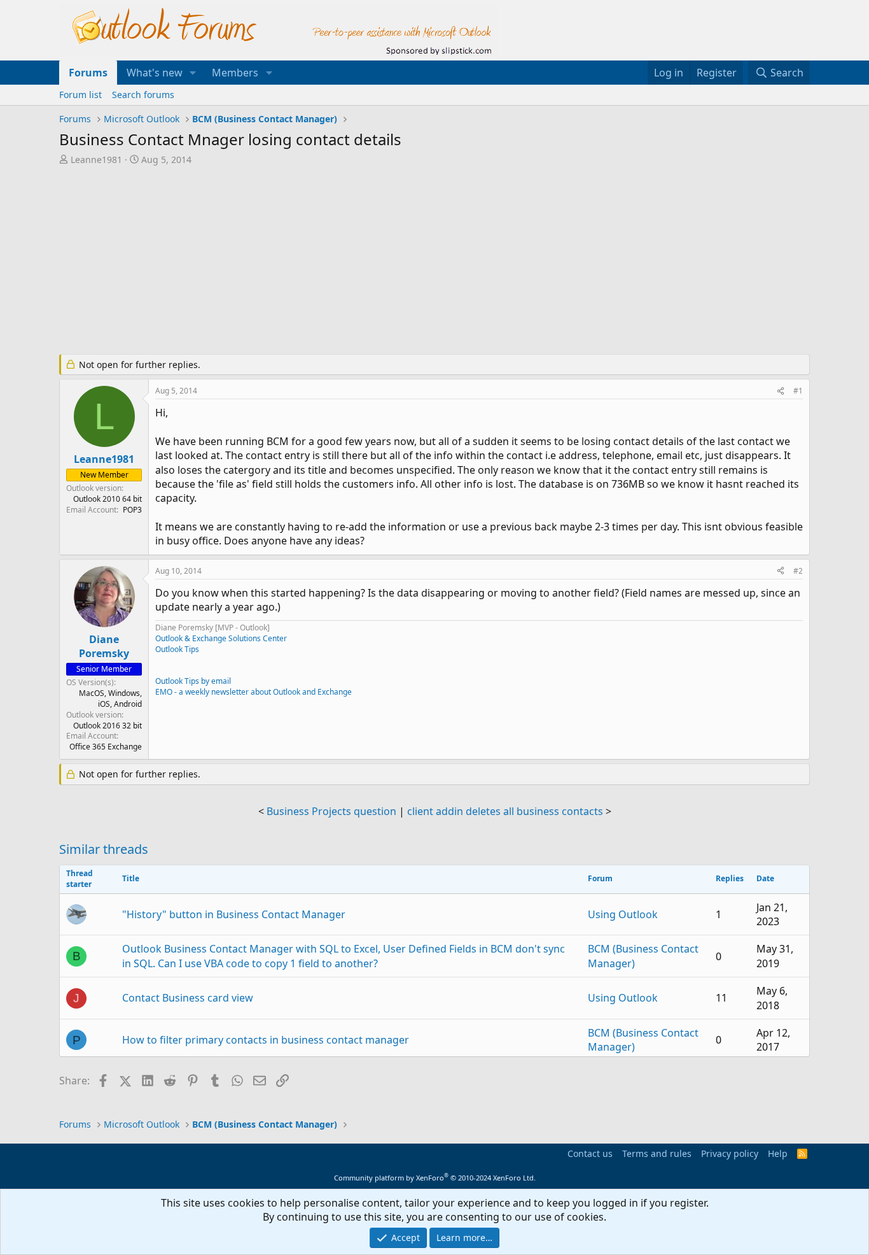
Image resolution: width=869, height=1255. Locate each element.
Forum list (80, 95)
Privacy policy (729, 1153)
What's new (155, 73)
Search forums (143, 95)
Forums (88, 73)
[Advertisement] (367, 261)
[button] (193, 72)
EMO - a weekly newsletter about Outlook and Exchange (253, 691)
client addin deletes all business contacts (505, 811)
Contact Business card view (187, 998)
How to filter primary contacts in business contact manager (265, 1040)
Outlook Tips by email (193, 681)
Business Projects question (331, 811)
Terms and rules (657, 1153)
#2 (798, 570)
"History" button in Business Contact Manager (233, 914)
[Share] (780, 391)
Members (235, 73)
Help (778, 1153)
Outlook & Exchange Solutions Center (221, 638)
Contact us (590, 1153)
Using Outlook (623, 914)
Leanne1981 (96, 159)
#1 (798, 390)
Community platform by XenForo (435, 1177)
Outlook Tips (177, 649)
